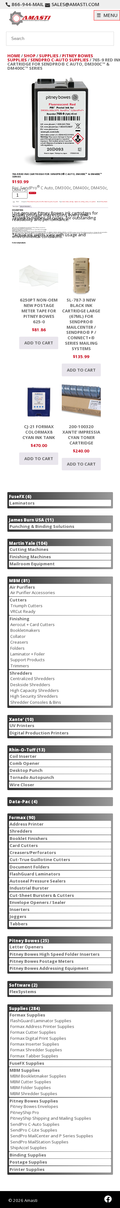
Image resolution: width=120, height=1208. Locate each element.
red (90, 201)
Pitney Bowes (104, 201)
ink (79, 201)
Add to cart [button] (38, 343)
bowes (63, 201)
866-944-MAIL (28, 4)
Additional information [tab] (24, 206)
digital (76, 201)
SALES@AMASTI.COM (75, 4)
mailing (82, 201)
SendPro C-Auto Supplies (59, 60)
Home (13, 56)
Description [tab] (16, 206)
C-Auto (67, 201)
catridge (71, 201)
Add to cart (32, 192)
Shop (30, 56)
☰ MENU (107, 15)
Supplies (49, 56)
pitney (87, 201)
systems (93, 201)
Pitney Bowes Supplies (33, 201)
